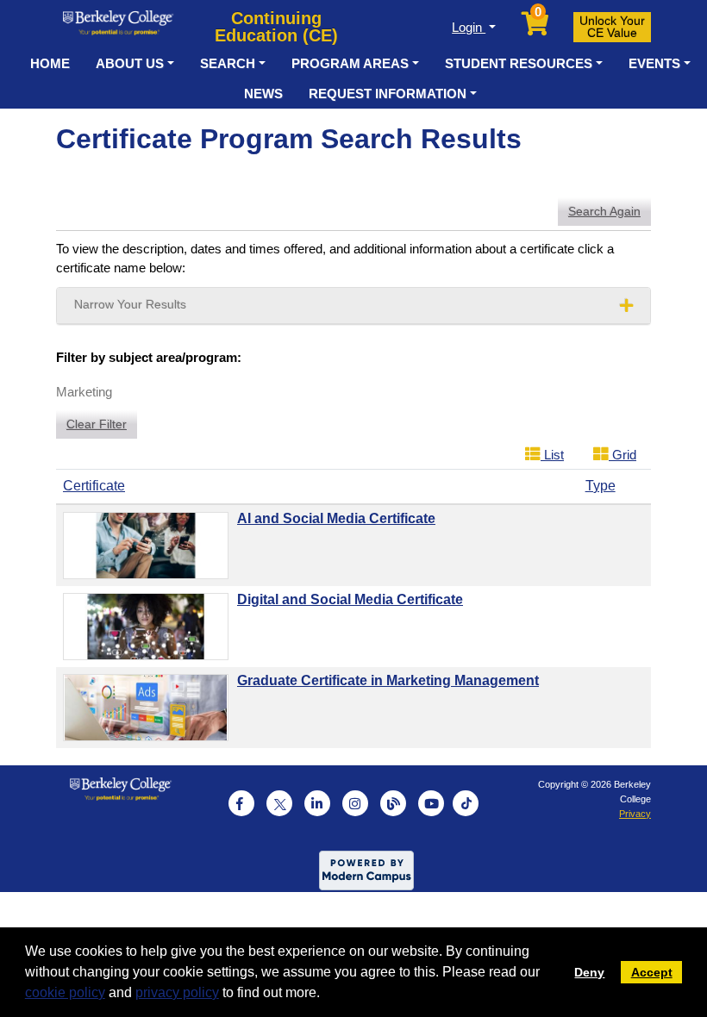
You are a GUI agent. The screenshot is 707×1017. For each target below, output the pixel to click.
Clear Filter (96, 424)
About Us (130, 63)
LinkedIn (317, 803)
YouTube (431, 803)
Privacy (635, 813)
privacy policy (177, 992)
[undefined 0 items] (536, 28)
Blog (393, 803)
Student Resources (518, 63)
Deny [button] (589, 972)
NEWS (263, 93)
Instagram (355, 803)
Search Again (604, 211)
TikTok (466, 803)
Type (600, 485)
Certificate (94, 485)
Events (654, 63)
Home (50, 63)
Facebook (241, 803)
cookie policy (65, 992)
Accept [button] (652, 972)
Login (468, 27)
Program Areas (350, 63)
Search (227, 63)
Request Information (387, 93)
